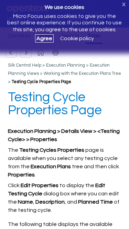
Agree (44, 38)
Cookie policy (77, 38)
